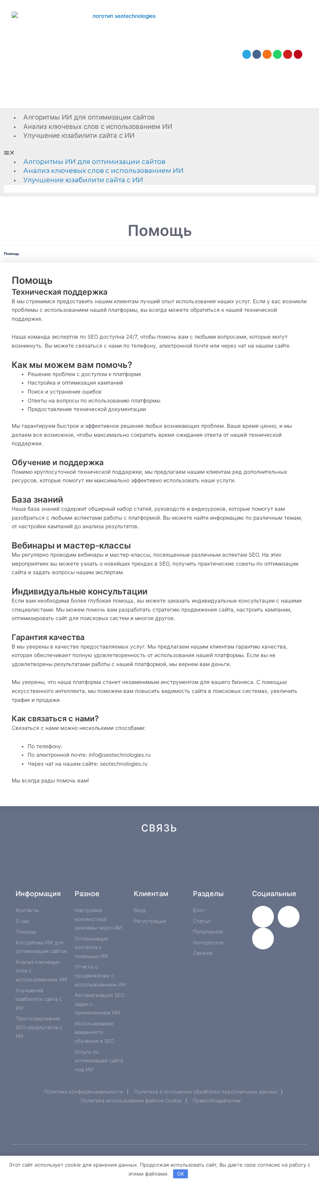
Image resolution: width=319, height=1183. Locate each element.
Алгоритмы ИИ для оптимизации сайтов (89, 117)
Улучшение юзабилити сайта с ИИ (79, 135)
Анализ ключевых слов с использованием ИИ (97, 126)
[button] (159, 152)
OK (180, 1174)
